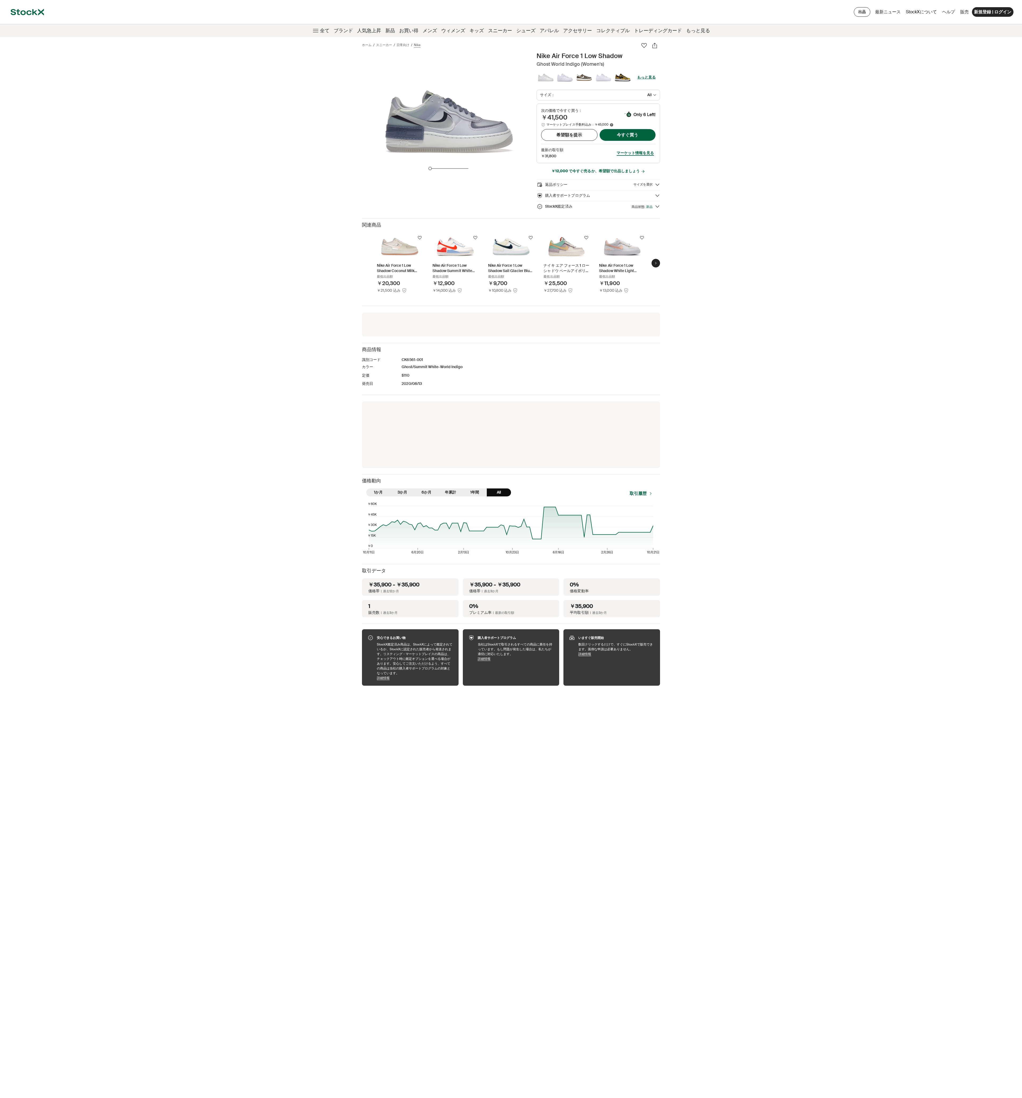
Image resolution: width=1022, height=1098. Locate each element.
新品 (390, 30)
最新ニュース (888, 12)
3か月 (402, 492)
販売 (964, 12)
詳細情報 (415, 678)
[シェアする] (654, 45)
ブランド (343, 30)
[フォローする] (419, 237)
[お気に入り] (644, 45)
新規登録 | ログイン (992, 12)
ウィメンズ (453, 30)
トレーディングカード (658, 30)
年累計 (450, 492)
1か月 (378, 492)
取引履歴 (638, 493)
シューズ (525, 30)
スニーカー (500, 30)
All (499, 492)
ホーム (367, 45)
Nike (417, 45)
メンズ (430, 30)
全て (324, 30)
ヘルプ (948, 12)
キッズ (476, 30)
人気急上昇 (369, 30)
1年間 (474, 492)
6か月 (426, 492)
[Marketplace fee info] (611, 125)
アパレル (549, 30)
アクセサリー (577, 30)
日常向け (403, 45)
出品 (862, 11)
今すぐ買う (627, 135)
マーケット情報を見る (635, 152)
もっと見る (698, 30)
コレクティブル (613, 30)
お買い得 (408, 30)
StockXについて (922, 13)
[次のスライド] (656, 263)
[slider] (430, 168)
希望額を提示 (569, 135)
